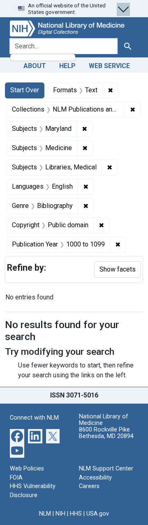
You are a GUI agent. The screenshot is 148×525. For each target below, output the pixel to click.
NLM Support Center (106, 468)
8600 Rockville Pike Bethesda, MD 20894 (106, 433)
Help (67, 66)
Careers (89, 486)
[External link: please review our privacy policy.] (17, 436)
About (34, 66)
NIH (60, 513)
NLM (45, 513)
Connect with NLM (34, 417)
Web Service (109, 66)
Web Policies (27, 468)
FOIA (16, 477)
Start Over (24, 90)
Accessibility (95, 477)
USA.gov (97, 513)
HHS (76, 513)
